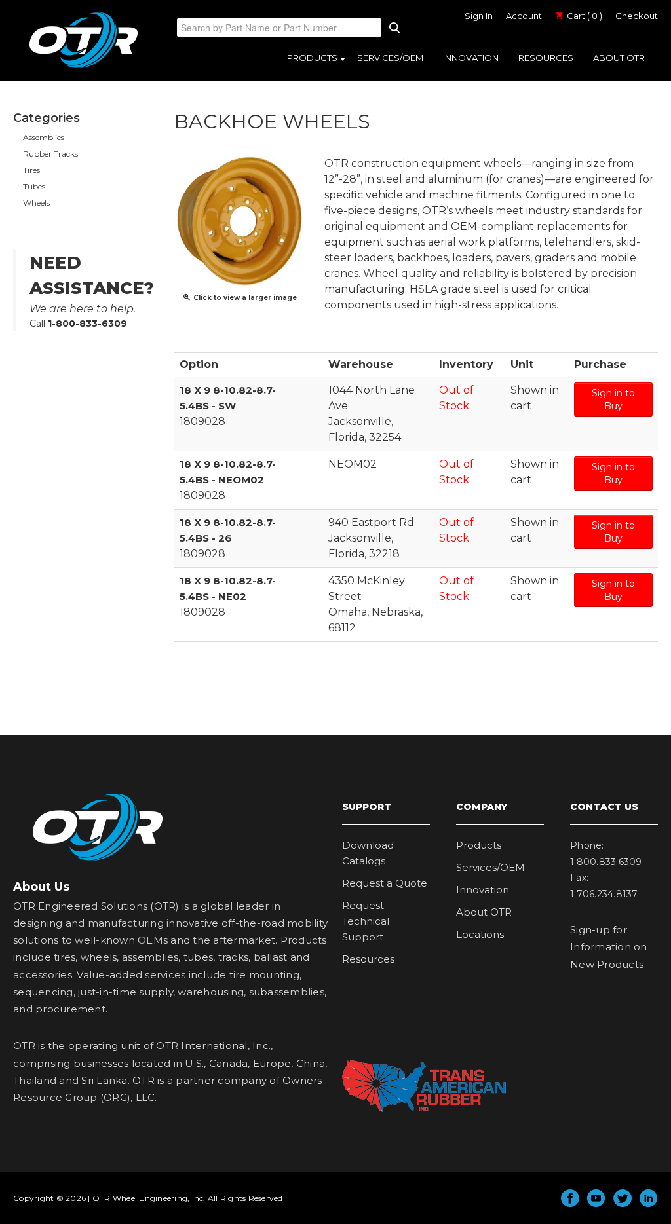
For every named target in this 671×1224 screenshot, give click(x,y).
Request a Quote (384, 883)
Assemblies (43, 137)
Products (312, 57)
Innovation (471, 57)
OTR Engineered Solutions (83, 67)
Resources (545, 57)
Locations (480, 934)
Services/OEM (390, 57)
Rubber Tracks (50, 153)
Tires (31, 170)
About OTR (619, 57)
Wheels (36, 203)
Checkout (636, 15)
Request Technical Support (365, 921)
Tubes (34, 186)
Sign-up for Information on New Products (608, 947)
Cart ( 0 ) (583, 15)
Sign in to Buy (613, 399)
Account (524, 15)
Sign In (479, 15)
